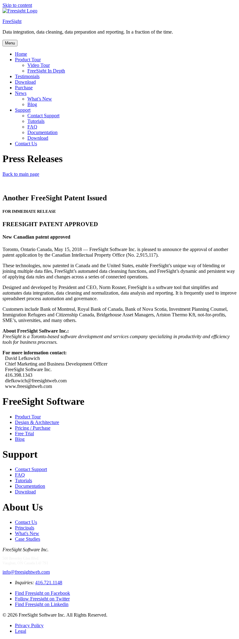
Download (25, 82)
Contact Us (26, 143)
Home (21, 54)
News (20, 93)
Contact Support (43, 115)
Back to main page (20, 174)
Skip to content (17, 5)
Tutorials (36, 121)
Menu (10, 43)
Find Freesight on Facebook (42, 593)
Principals (24, 527)
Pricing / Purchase (32, 428)
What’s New (39, 98)
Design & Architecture (37, 422)
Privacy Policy (29, 625)
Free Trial (24, 433)
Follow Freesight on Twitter (42, 598)
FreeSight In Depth (46, 70)
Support (22, 110)
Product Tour (28, 59)
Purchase (24, 87)
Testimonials (27, 76)
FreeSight (11, 21)
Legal (20, 631)
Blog (32, 104)
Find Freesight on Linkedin (41, 604)
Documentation (42, 132)
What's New (27, 533)
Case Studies (27, 539)
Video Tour (38, 65)
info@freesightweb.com (26, 572)
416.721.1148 (48, 582)
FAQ (32, 126)
